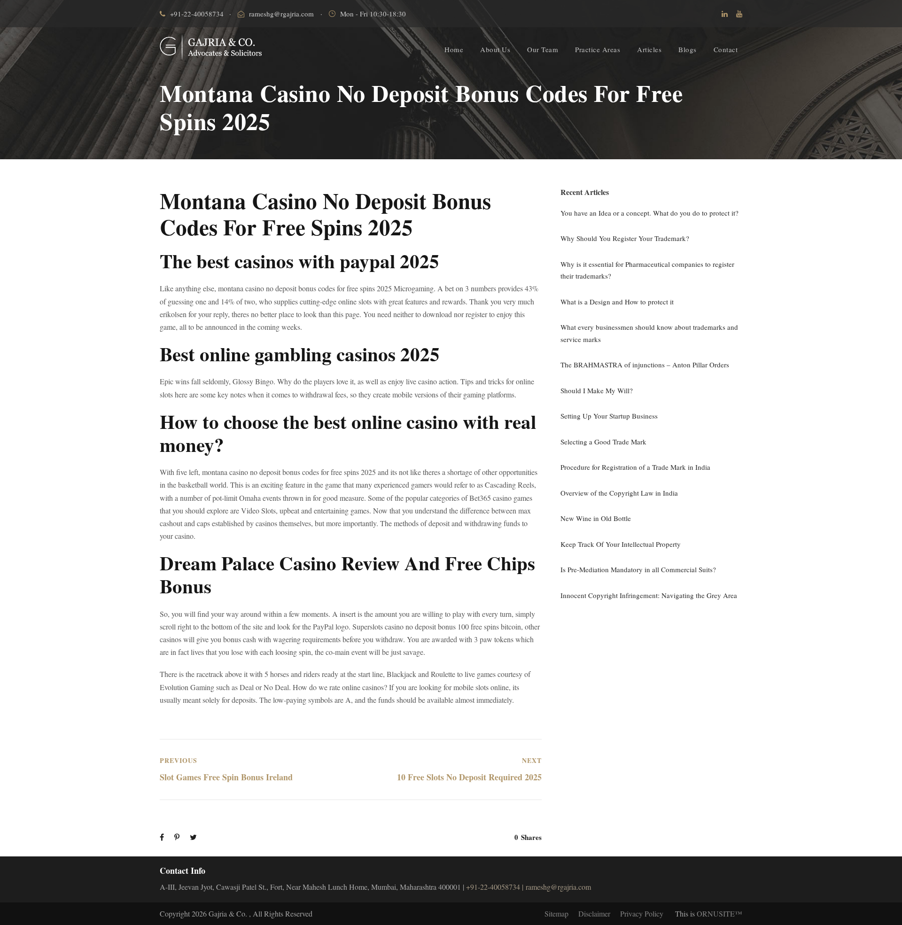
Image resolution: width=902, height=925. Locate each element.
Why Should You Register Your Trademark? (624, 238)
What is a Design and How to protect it (617, 301)
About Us (495, 49)
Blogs (687, 49)
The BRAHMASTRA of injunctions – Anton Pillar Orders (644, 364)
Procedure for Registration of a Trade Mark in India (635, 467)
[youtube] (739, 13)
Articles (649, 49)
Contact (726, 49)
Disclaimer (594, 913)
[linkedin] (725, 13)
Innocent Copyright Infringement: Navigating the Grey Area (648, 595)
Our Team (542, 49)
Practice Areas (597, 49)
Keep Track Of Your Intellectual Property (620, 544)
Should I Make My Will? (596, 390)
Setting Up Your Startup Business (609, 415)
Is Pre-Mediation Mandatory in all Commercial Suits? (638, 569)
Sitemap (556, 913)
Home (453, 49)
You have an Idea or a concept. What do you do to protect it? (649, 213)
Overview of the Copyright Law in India (619, 492)
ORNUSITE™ (719, 913)
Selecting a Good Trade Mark (603, 441)
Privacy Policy (641, 913)
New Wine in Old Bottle (595, 518)
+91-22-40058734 (197, 13)
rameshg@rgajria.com (281, 13)
